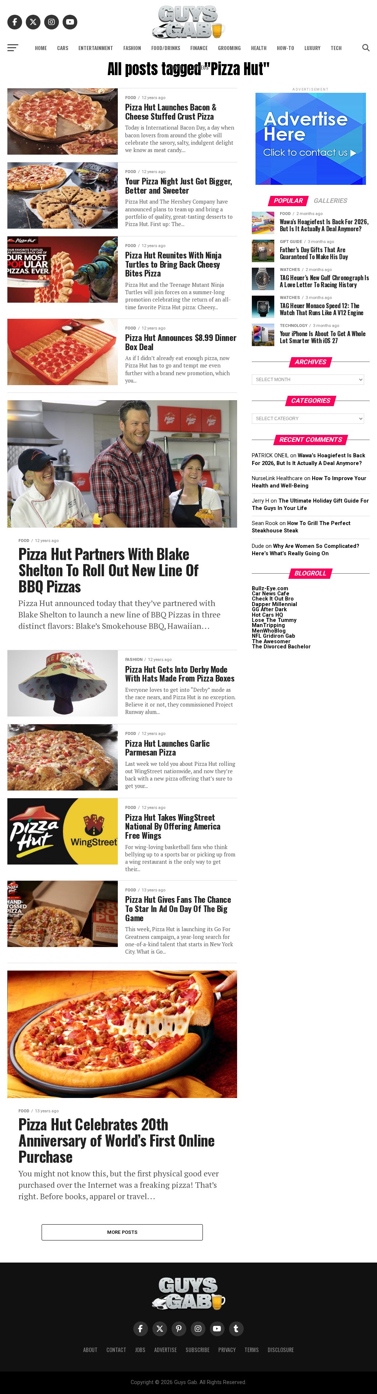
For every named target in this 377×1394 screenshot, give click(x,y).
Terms (251, 1349)
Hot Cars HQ (267, 615)
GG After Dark (269, 609)
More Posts (122, 1232)
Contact (116, 1349)
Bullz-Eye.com (270, 588)
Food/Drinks (165, 48)
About (90, 1349)
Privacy (227, 1349)
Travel (175, 67)
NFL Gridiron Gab (273, 636)
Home (41, 48)
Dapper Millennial (274, 604)
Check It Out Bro (273, 599)
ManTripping (268, 625)
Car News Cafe (270, 594)
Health (259, 48)
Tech (336, 48)
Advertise (165, 1349)
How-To (285, 48)
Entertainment (95, 48)
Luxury (312, 48)
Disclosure (281, 1349)
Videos (201, 67)
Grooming (229, 48)
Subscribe (197, 1349)
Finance (199, 48)
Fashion (132, 48)
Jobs (140, 1349)
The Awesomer (271, 641)
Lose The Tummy (274, 620)
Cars (62, 48)
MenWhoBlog (269, 631)
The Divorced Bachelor (281, 647)
